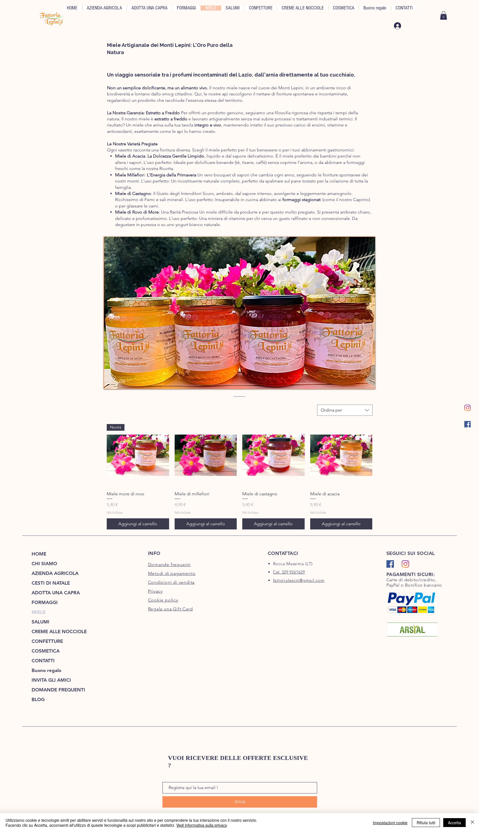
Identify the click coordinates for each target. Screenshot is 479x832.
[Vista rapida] (206, 455)
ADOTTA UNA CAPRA (56, 592)
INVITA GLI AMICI (51, 680)
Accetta (454, 822)
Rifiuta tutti (426, 822)
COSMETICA (46, 651)
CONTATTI (43, 660)
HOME (39, 554)
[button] (443, 15)
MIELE (38, 612)
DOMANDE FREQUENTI (58, 690)
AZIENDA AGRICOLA (55, 573)
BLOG (38, 699)
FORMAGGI (45, 602)
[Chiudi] (472, 823)
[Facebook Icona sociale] (467, 424)
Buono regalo (46, 670)
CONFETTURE (47, 641)
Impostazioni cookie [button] (390, 822)
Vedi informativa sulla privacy (201, 825)
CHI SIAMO (44, 563)
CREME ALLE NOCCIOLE (59, 631)
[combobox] (345, 410)
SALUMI (40, 622)
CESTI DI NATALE (51, 583)
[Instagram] (467, 408)
